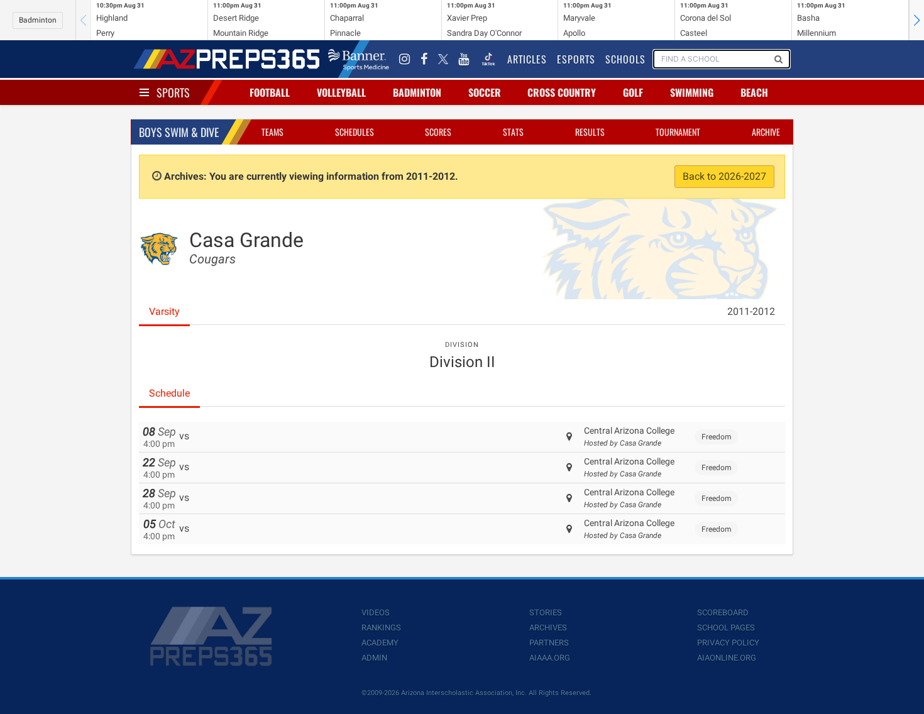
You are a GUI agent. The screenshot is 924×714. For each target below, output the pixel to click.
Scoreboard (723, 612)
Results (590, 131)
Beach (754, 92)
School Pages (726, 627)
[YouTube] (464, 59)
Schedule (169, 393)
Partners (549, 642)
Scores (438, 131)
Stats (513, 131)
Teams (272, 131)
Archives (548, 627)
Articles (527, 59)
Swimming (691, 92)
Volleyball (341, 92)
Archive (766, 131)
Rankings (381, 627)
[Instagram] (405, 59)
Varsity (164, 311)
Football (270, 92)
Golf (633, 92)
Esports (576, 59)
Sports (173, 92)
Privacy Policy (728, 642)
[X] (443, 59)
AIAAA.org (549, 657)
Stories (545, 612)
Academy (380, 642)
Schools (625, 59)
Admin (374, 657)
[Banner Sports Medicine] (359, 59)
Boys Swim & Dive (179, 132)
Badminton (38, 20)
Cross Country (561, 92)
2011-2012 (751, 311)
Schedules (354, 131)
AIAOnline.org (726, 657)
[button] (916, 20)
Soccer (484, 92)
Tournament (678, 131)
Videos (375, 612)
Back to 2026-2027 (724, 176)
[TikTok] (488, 59)
